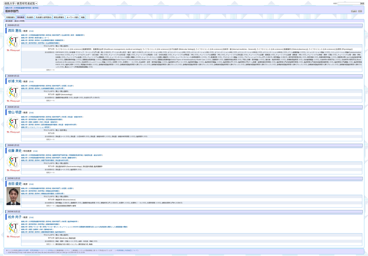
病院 (30, 122)
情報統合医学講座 (52, 191)
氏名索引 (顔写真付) (43, 17)
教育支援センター (41, 38)
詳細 (31, 31)
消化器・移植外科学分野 (67, 124)
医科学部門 (56, 35)
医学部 (31, 38)
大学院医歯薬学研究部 (22, 8)
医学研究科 (33, 43)
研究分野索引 (59, 17)
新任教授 (20, 17)
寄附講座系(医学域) (76, 155)
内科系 (64, 158)
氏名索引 (30, 17)
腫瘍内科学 (72, 158)
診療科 (35, 122)
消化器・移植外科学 (75, 117)
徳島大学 (8, 8)
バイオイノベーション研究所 (39, 127)
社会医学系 (66, 35)
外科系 (64, 117)
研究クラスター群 (35, 227)
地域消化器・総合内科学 (93, 155)
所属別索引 (10, 17)
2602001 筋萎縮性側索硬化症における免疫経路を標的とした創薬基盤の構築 (100, 227)
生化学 (70, 86)
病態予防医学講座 (47, 160)
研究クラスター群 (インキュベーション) (57, 227)
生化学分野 (59, 88)
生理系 (64, 86)
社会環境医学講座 (47, 40)
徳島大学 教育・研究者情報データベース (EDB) (35, 250)
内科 (41, 229)
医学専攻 (41, 43)
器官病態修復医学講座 (54, 119)
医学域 (35, 8)
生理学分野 (59, 193)
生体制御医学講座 (47, 88)
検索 (83, 17)
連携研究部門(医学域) (60, 155)
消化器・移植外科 (50, 122)
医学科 (37, 40)
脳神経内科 (48, 229)
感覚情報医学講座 (52, 224)
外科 (41, 122)
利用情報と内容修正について (127, 250)
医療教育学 (59, 40)
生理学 (70, 188)
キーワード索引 (73, 17)
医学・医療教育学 (77, 35)
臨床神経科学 (72, 221)
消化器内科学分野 (61, 160)
